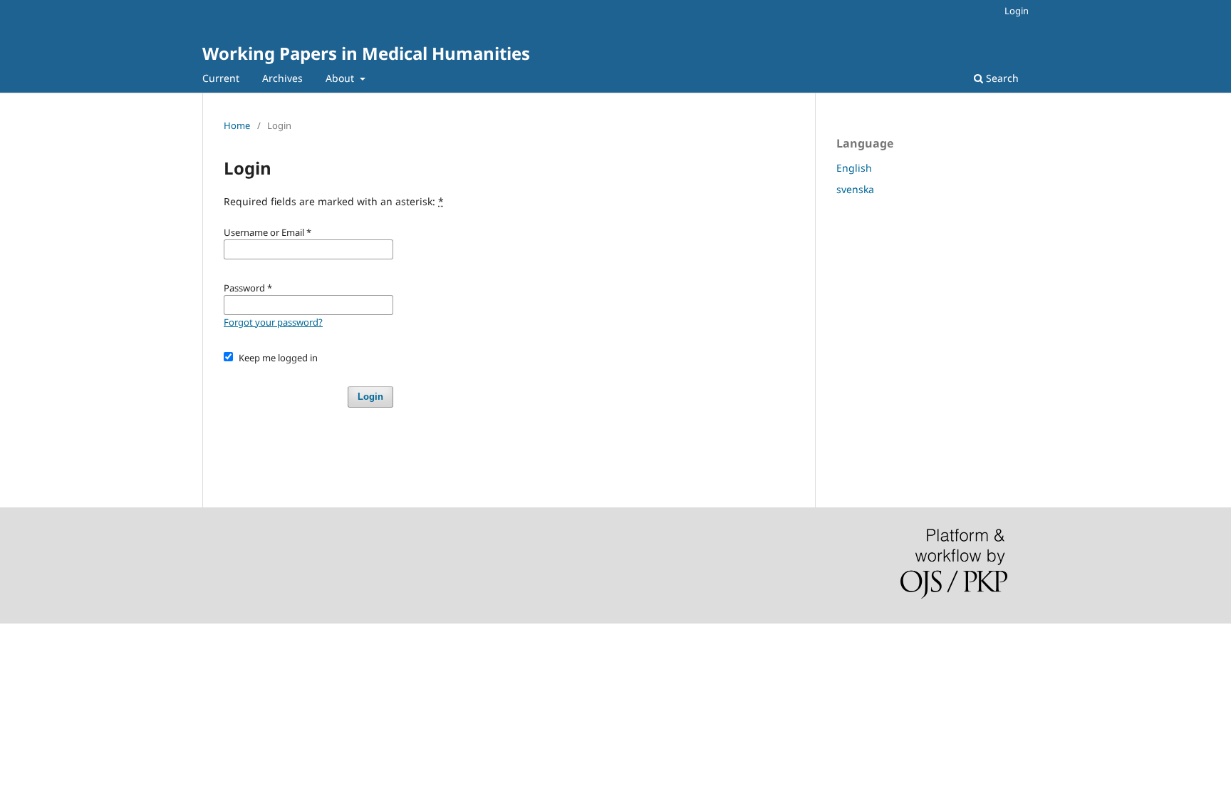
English (854, 168)
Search (1001, 78)
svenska (855, 189)
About (341, 78)
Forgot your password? (273, 322)
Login (1016, 10)
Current (220, 78)
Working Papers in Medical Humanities (366, 53)
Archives (282, 78)
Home (237, 125)
